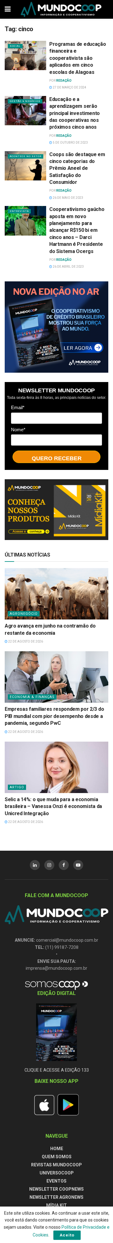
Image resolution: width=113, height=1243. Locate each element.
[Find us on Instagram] (49, 865)
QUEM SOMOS (57, 1156)
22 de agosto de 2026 (25, 641)
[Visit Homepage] (61, 9)
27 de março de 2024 (69, 87)
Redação (64, 80)
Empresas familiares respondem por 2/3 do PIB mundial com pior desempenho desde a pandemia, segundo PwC (54, 716)
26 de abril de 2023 (68, 266)
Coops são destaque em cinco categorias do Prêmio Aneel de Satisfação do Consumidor (77, 168)
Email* (17, 407)
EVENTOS (56, 1180)
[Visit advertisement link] (56, 327)
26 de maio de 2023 (67, 197)
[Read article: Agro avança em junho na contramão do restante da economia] (56, 593)
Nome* (18, 429)
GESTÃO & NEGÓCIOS (25, 101)
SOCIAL (15, 46)
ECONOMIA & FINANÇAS (32, 697)
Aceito (67, 1235)
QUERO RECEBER (57, 458)
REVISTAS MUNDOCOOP (56, 1164)
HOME (56, 1148)
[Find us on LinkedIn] (35, 865)
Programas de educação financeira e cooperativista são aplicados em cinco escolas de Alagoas (77, 58)
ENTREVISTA (19, 211)
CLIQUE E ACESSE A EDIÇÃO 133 (56, 1070)
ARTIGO (17, 787)
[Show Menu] (8, 9)
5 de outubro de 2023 (70, 142)
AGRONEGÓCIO (24, 614)
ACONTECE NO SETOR (25, 156)
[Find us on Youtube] (78, 865)
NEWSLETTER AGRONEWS (56, 1197)
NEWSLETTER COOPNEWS (56, 1189)
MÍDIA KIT (56, 1205)
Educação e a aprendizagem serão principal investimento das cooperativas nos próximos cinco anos (74, 113)
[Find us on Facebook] (64, 865)
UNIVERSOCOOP (57, 1172)
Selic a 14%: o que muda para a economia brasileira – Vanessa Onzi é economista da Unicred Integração (53, 806)
